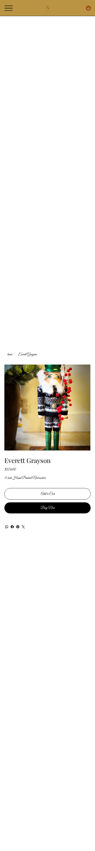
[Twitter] (23, 526)
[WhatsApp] (6, 526)
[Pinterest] (17, 526)
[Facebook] (12, 526)
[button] (88, 8)
